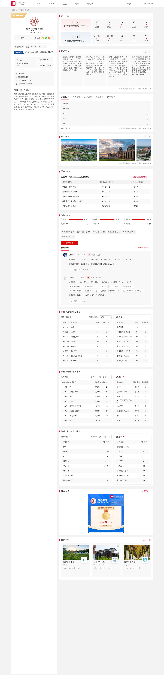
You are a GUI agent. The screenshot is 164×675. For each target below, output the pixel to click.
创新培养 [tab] (99, 97)
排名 (51, 3)
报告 (77, 3)
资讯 (89, 3)
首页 (38, 3)
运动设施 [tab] (88, 97)
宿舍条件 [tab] (65, 97)
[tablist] (106, 97)
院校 (65, 3)
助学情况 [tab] (111, 97)
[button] (145, 52)
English (129, 4)
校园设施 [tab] (76, 97)
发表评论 (69, 243)
